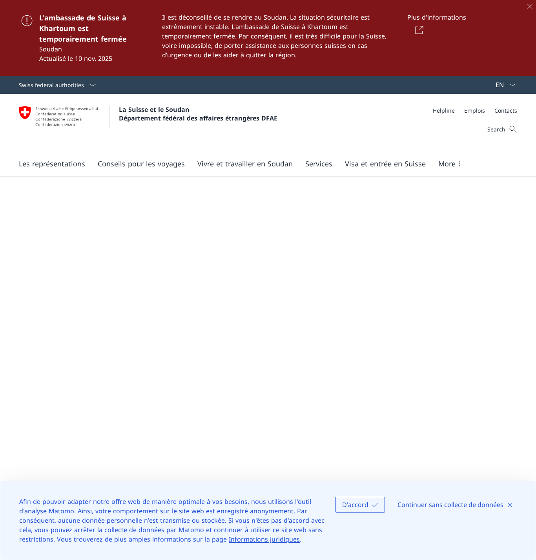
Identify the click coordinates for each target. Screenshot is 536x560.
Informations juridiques (264, 539)
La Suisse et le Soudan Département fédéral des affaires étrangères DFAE (198, 113)
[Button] (418, 30)
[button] (52, 163)
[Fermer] (529, 6)
